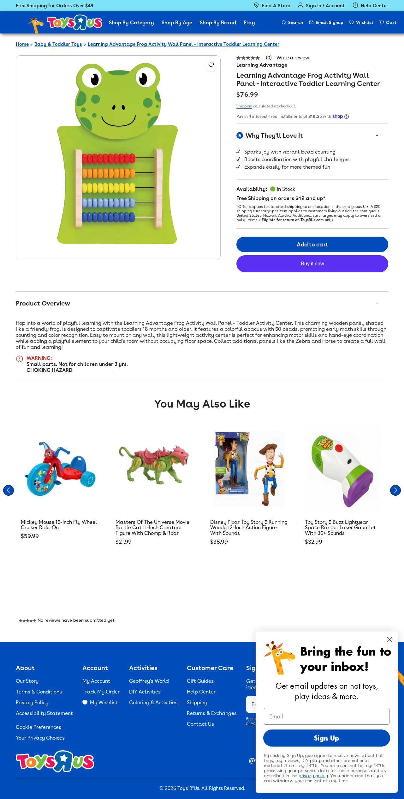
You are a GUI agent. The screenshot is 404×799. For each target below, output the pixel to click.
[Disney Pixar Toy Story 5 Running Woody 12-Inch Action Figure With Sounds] (249, 469)
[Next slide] (395, 490)
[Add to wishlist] (211, 64)
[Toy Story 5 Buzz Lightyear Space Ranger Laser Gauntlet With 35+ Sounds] (344, 469)
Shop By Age (177, 23)
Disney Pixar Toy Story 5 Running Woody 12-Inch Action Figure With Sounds (249, 527)
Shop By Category (131, 23)
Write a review (292, 58)
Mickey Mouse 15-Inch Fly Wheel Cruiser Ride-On (59, 525)
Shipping (244, 106)
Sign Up (326, 738)
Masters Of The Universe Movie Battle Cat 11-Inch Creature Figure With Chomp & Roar (152, 527)
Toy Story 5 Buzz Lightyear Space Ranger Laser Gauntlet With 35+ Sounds (340, 527)
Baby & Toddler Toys (58, 44)
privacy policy (313, 775)
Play (249, 23)
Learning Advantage (261, 65)
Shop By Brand (218, 23)
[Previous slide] (8, 490)
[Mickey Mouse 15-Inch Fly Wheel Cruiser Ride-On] (60, 469)
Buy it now (312, 263)
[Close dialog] (389, 639)
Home (22, 44)
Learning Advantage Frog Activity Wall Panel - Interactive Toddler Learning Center (183, 44)
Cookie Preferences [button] (38, 727)
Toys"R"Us (188, 788)
